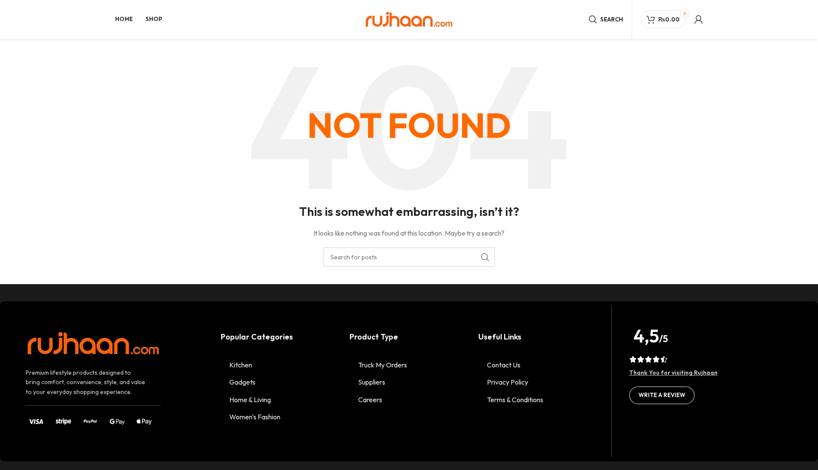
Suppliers (371, 382)
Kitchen (240, 365)
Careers (370, 399)
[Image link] (93, 342)
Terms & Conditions (515, 399)
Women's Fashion (254, 416)
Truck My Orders (382, 365)
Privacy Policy (507, 382)
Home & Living (250, 399)
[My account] (698, 19)
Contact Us (503, 365)
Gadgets (242, 382)
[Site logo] (409, 18)
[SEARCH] (485, 257)
